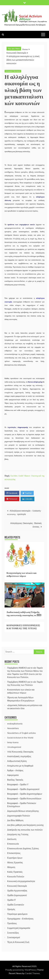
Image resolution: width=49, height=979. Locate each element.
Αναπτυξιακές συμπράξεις (19, 756)
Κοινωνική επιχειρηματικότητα (21, 881)
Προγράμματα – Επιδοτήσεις (20, 918)
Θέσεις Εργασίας (15, 862)
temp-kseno (13, 742)
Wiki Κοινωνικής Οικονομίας (20, 751)
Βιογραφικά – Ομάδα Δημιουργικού (23, 789)
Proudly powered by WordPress (20, 969)
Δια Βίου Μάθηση (15, 820)
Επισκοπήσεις (14, 853)
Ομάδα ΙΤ (11, 900)
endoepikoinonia (14, 723)
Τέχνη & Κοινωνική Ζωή (18, 942)
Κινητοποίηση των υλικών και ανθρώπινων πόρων (22, 574)
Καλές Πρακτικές (15, 872)
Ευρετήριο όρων (14, 857)
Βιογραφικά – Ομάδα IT (18, 784)
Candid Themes (32, 973)
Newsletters (13, 728)
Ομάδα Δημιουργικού (17, 895)
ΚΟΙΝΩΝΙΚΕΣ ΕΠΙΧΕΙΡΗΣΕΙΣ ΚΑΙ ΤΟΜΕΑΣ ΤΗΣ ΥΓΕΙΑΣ (23, 626)
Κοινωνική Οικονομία (12, 71)
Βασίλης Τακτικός (15, 779)
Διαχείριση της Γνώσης (17, 834)
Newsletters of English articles (21, 733)
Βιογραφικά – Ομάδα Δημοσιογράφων (24, 794)
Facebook (12, 493)
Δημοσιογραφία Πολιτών (18, 815)
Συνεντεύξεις (13, 932)
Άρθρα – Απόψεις (15, 770)
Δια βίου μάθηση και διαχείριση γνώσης (25, 825)
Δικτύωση (11, 839)
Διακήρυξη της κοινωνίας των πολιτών (25, 829)
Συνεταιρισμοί (13, 937)
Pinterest (12, 499)
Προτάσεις (12, 923)
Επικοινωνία (13, 843)
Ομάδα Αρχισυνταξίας (17, 890)
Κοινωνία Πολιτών (15, 876)
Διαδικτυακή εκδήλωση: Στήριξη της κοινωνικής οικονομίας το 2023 (24, 613)
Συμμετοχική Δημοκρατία (18, 928)
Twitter (28, 493)
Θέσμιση (11, 867)
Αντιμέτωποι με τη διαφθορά (20, 765)
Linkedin (28, 499)
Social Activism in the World (20, 737)
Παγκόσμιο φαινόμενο (17, 914)
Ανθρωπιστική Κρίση (17, 761)
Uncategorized (14, 747)
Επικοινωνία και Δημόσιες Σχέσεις (23, 848)
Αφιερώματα (13, 775)
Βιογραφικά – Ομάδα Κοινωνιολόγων (24, 798)
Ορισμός (11, 909)
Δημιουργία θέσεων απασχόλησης (23, 811)
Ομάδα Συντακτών (15, 904)
